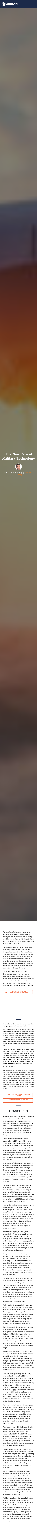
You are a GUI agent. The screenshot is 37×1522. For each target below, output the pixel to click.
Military (20, 475)
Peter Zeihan (28, 473)
